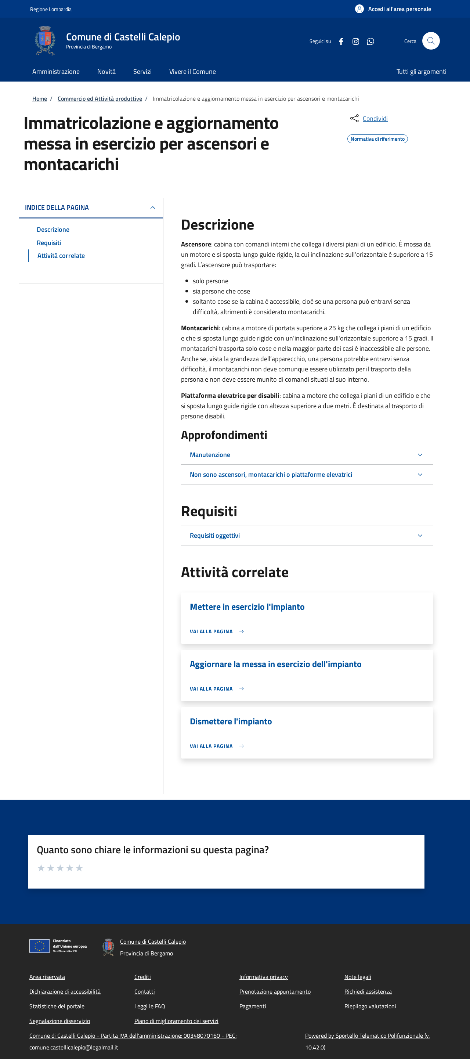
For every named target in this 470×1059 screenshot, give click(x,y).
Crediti (142, 976)
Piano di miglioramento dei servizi (176, 1020)
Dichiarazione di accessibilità (65, 991)
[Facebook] (338, 41)
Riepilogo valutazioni (370, 1006)
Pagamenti (252, 1006)
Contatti (144, 991)
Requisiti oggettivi (215, 535)
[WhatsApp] (367, 41)
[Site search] (431, 41)
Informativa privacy (263, 976)
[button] (393, 9)
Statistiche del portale (56, 1006)
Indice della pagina (57, 207)
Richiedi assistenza (368, 991)
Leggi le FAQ (149, 1006)
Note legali (357, 976)
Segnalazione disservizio (59, 1020)
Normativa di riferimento (378, 138)
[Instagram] (353, 41)
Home (39, 98)
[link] (218, 631)
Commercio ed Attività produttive (100, 98)
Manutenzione (210, 455)
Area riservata (47, 976)
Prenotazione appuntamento (275, 991)
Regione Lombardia (51, 9)
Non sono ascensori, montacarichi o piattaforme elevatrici (271, 474)
